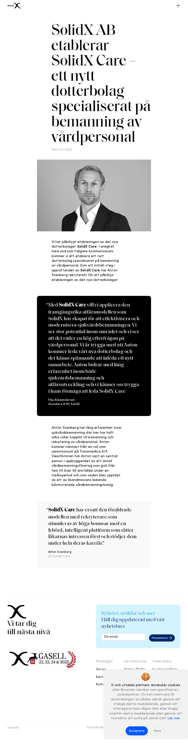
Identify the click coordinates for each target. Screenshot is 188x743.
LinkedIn (13, 727)
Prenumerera (159, 637)
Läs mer (173, 718)
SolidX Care (87, 246)
